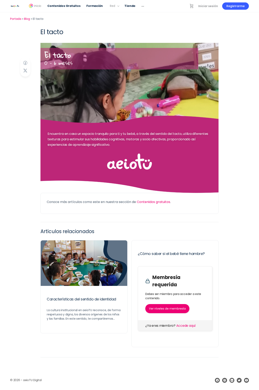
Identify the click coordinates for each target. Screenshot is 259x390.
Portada (15, 19)
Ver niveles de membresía (167, 309)
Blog (27, 19)
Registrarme (235, 6)
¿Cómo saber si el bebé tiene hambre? (171, 253)
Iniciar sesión (208, 6)
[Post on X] (25, 70)
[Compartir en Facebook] (25, 63)
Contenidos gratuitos (153, 202)
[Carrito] (191, 6)
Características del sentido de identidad (81, 299)
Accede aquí (186, 325)
